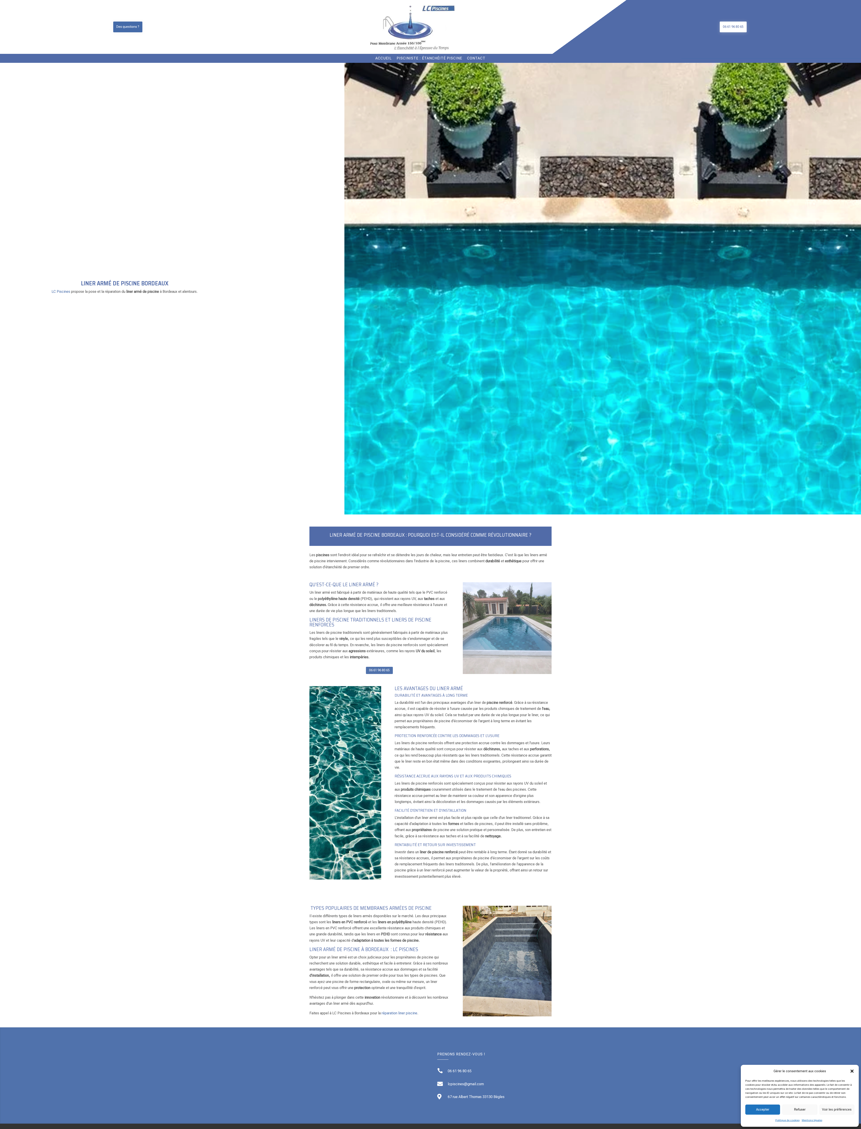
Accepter (762, 1109)
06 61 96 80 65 (733, 26)
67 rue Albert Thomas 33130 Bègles (476, 1097)
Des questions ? (127, 26)
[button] (852, 1071)
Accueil (383, 58)
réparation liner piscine (399, 1013)
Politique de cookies (787, 1120)
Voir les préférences (837, 1109)
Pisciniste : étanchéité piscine (429, 58)
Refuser (800, 1109)
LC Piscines (61, 291)
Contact (476, 58)
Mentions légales (812, 1120)
